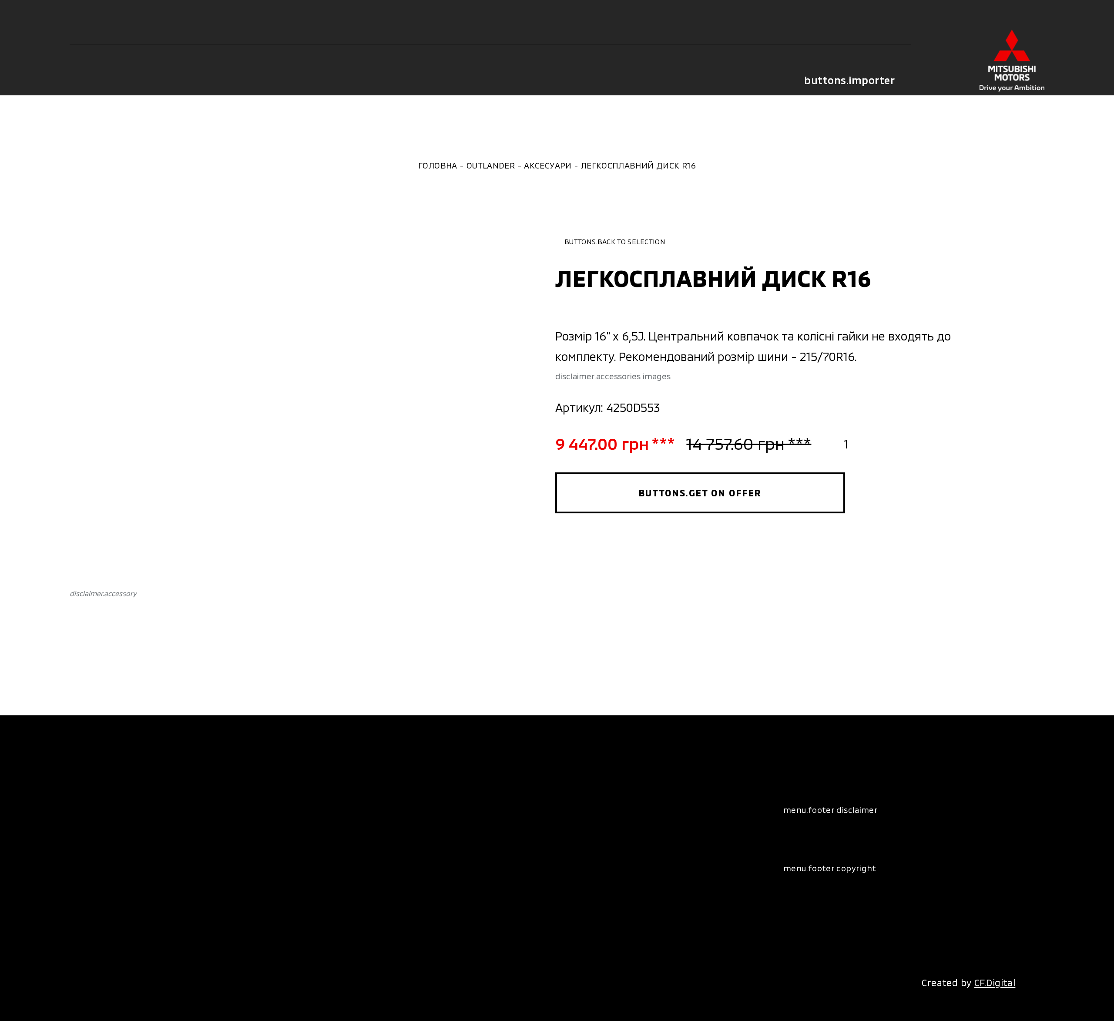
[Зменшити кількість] (822, 443)
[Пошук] (134, 80)
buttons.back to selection (614, 241)
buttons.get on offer (700, 492)
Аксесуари (547, 165)
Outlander (490, 165)
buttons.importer (849, 80)
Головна (437, 165)
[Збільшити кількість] (869, 443)
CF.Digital (994, 982)
